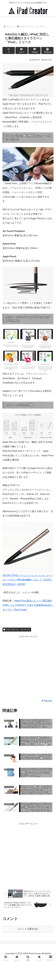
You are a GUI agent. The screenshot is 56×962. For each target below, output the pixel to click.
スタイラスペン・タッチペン (18, 629)
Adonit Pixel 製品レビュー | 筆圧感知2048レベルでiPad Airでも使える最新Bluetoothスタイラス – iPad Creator (27, 605)
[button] (50, 594)
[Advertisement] (28, 667)
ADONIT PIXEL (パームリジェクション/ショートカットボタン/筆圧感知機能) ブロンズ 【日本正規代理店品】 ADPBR (27, 580)
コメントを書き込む (28, 928)
